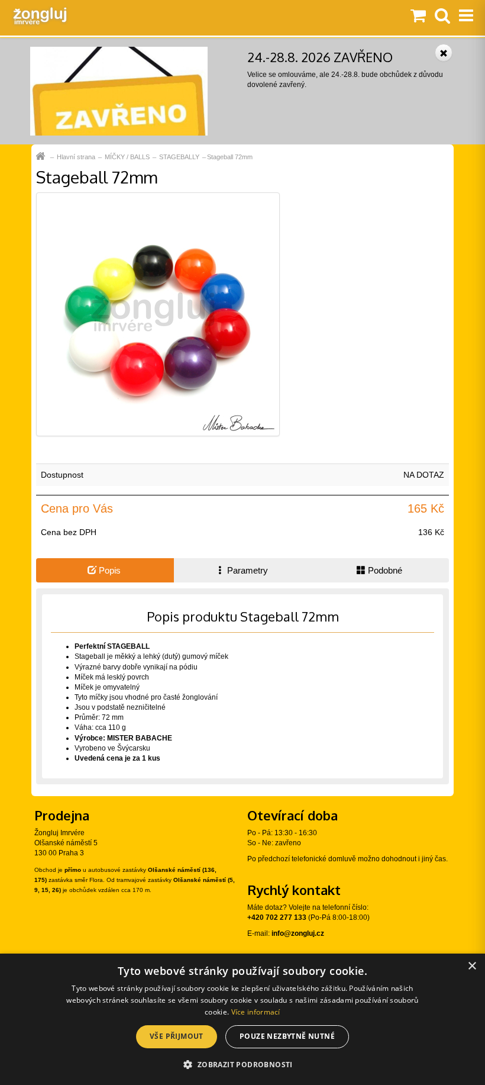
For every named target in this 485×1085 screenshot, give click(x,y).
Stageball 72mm (230, 156)
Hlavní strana (76, 156)
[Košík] (418, 16)
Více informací (255, 1012)
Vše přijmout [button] (176, 1036)
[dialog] (242, 1019)
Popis (108, 570)
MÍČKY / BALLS (127, 156)
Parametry (246, 570)
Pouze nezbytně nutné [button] (287, 1036)
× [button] (471, 966)
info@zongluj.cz (297, 933)
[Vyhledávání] (442, 16)
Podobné (384, 570)
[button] (242, 1064)
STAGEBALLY (179, 156)
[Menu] (466, 16)
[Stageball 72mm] (158, 314)
